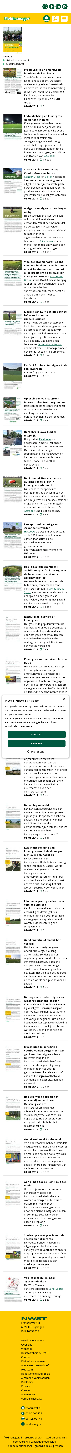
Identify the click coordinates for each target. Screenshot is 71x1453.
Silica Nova (46, 241)
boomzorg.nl (20, 1441)
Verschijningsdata (31, 1398)
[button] (35, 752)
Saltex (48, 176)
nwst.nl (59, 1445)
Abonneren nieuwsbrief (35, 1365)
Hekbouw (29, 531)
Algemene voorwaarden (35, 1377)
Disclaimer (27, 1382)
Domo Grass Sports (50, 344)
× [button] (63, 699)
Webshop (27, 1348)
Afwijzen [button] (36, 743)
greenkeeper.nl (34, 1437)
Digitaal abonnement (33, 1361)
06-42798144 (34, 1418)
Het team (27, 1369)
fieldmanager (33, 1424)
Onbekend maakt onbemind (42, 1139)
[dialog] (35, 726)
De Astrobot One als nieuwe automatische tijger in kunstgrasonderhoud (42, 481)
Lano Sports (56, 1288)
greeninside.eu (43, 1445)
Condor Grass (32, 176)
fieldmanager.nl (13, 1437)
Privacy (25, 1386)
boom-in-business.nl (20, 1445)
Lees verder (26, 726)
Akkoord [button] (37, 734)
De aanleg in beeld (36, 805)
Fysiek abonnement (32, 1340)
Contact (25, 1357)
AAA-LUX (49, 156)
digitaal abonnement (17, 60)
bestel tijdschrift (15, 63)
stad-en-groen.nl (55, 1437)
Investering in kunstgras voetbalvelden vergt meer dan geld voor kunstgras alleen (44, 1050)
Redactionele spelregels (35, 1373)
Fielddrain (45, 439)
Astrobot (29, 510)
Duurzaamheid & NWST (35, 1353)
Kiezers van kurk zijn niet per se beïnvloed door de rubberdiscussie (45, 315)
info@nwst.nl (33, 1408)
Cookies (26, 1390)
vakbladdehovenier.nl (43, 1441)
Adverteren (28, 1394)
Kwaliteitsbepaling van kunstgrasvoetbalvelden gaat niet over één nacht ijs (44, 851)
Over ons (26, 1344)
